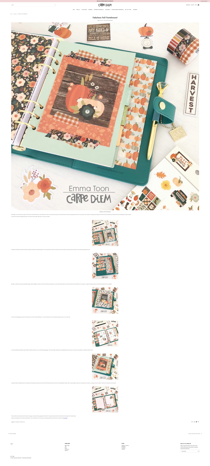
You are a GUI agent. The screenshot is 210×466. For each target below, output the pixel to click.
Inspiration (15, 13)
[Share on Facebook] (194, 422)
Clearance (135, 9)
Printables (123, 447)
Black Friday (67, 445)
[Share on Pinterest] (198, 422)
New (74, 9)
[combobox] (34, 5)
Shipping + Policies (125, 445)
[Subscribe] (198, 451)
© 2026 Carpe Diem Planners (15, 457)
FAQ (65, 446)
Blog (65, 447)
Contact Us (67, 449)
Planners (90, 9)
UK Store (123, 449)
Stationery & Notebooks (98, 9)
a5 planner (18, 421)
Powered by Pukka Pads (26, 457)
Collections (84, 9)
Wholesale (123, 446)
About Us (66, 450)
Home (11, 13)
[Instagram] (13, 456)
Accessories (107, 9)
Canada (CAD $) (204, 1)
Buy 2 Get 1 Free (128, 9)
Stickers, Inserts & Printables (117, 9)
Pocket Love (22, 421)
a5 (14, 421)
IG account (65, 418)
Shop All (78, 9)
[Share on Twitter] (196, 422)
